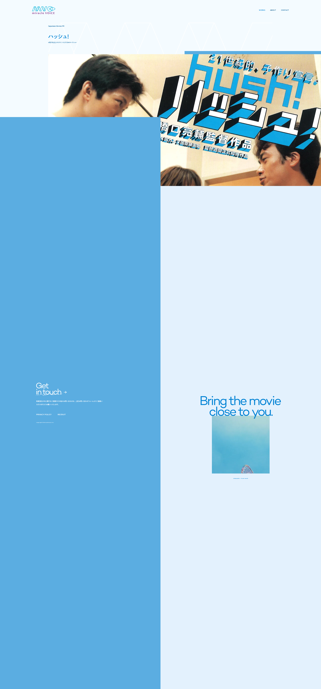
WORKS (262, 10)
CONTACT (285, 10)
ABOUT (273, 10)
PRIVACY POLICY (43, 414)
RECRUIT (62, 414)
